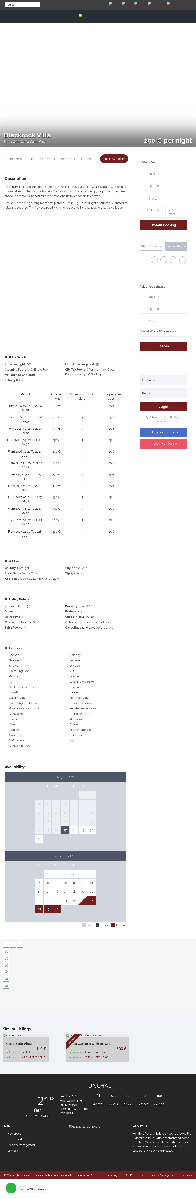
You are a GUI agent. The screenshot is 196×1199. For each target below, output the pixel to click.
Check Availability (114, 158)
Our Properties (134, 1175)
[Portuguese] (157, 4)
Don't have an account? (158, 417)
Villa (31, 159)
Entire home (13, 159)
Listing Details (19, 599)
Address (14, 561)
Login (163, 407)
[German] (141, 4)
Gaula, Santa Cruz (25, 573)
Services (12, 1150)
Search (163, 346)
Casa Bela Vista (19, 1044)
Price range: (146, 330)
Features (15, 648)
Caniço (89, 1052)
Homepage (112, 1175)
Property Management (21, 1145)
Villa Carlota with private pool (92, 1044)
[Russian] (173, 4)
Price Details (18, 357)
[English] (115, 4)
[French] (128, 4)
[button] (98, 25)
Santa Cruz (79, 568)
